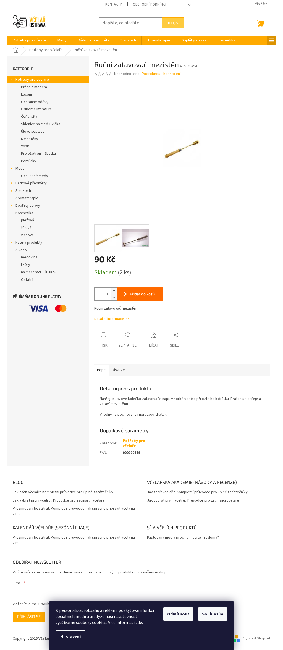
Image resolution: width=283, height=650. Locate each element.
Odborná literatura (36, 109)
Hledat (173, 22)
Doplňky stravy (27, 205)
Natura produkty (28, 242)
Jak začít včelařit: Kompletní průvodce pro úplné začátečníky (63, 492)
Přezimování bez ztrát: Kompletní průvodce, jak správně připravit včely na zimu (74, 511)
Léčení (26, 94)
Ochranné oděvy (34, 102)
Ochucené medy (34, 176)
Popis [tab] (101, 370)
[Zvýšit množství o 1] (114, 291)
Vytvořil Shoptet (256, 638)
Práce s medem (34, 87)
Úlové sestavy (32, 131)
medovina (29, 257)
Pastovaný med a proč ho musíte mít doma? (183, 537)
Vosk (25, 146)
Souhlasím (212, 614)
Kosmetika (24, 213)
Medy (20, 168)
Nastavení (70, 637)
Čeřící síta (29, 116)
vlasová (27, 235)
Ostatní (27, 279)
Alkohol (21, 250)
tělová (26, 227)
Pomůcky (28, 161)
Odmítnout (178, 614)
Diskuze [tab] (118, 370)
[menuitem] (29, 40)
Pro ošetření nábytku (38, 153)
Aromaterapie (26, 198)
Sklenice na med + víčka (40, 124)
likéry (25, 265)
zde (138, 623)
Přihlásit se (29, 616)
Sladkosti (23, 190)
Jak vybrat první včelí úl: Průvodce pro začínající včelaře (59, 500)
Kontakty (113, 4)
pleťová (27, 220)
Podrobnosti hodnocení (161, 74)
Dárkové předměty (31, 183)
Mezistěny (29, 139)
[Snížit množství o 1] (114, 297)
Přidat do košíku (144, 294)
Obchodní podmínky (150, 4)
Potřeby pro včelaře (32, 79)
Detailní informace (109, 319)
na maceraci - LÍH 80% (39, 272)
